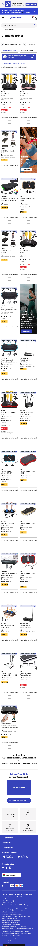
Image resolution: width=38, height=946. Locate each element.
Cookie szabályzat (6, 916)
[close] (2, 4)
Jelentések (23, 926)
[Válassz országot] (11, 875)
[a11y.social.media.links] (3, 867)
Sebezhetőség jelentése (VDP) (9, 926)
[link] (26, 169)
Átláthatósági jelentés (7, 928)
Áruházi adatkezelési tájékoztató (10, 903)
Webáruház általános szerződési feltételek (13, 897)
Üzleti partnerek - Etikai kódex (22, 916)
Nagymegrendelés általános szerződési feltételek (15, 911)
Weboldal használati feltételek (9, 918)
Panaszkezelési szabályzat (9, 913)
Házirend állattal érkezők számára (11, 920)
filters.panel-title (9, 50)
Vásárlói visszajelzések (8, 899)
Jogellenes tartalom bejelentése (10, 922)
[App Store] (9, 857)
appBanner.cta (31, 4)
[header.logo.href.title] (15, 17)
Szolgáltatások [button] (7, 838)
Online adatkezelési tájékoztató (10, 901)
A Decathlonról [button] (7, 848)
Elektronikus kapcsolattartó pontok (11, 924)
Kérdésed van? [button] (7, 843)
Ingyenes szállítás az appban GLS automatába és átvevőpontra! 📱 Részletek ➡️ (16, 12)
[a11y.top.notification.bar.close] (34, 11)
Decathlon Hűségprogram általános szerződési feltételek (17, 909)
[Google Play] (24, 857)
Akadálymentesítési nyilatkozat (24, 928)
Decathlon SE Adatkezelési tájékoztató (12, 914)
